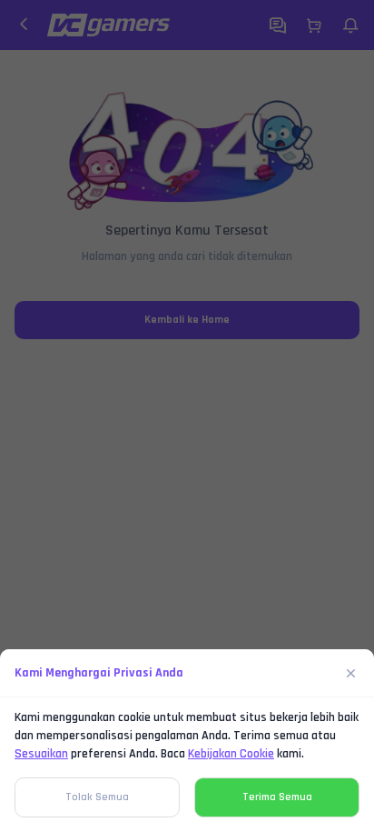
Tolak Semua (97, 797)
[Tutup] (351, 673)
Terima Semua (277, 797)
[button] (187, 416)
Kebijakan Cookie (231, 754)
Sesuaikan (41, 754)
